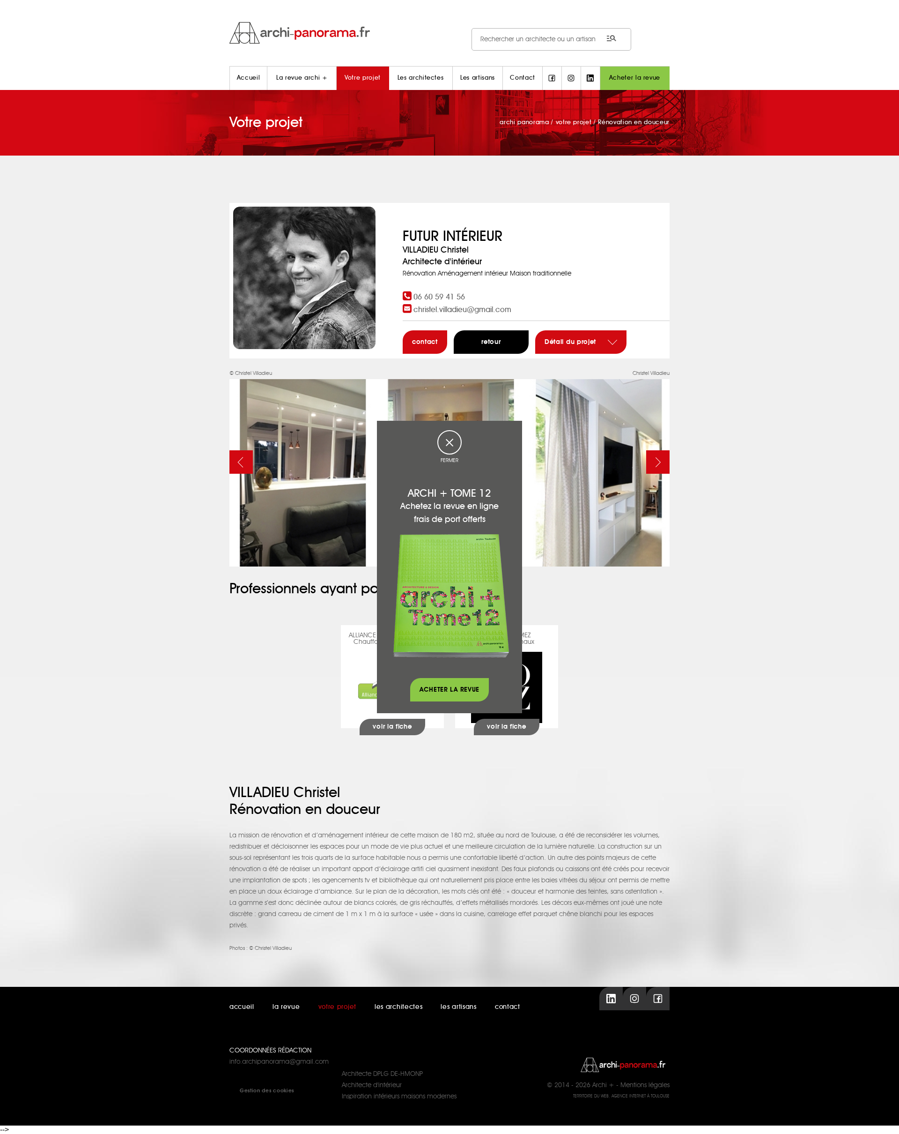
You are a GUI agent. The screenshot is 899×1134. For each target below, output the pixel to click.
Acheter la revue (634, 78)
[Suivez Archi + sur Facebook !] (552, 78)
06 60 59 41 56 (439, 297)
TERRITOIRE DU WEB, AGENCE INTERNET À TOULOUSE (621, 1096)
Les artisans (477, 78)
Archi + (603, 1085)
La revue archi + (301, 78)
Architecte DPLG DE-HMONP (382, 1074)
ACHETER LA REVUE (449, 689)
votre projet (337, 1007)
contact (425, 342)
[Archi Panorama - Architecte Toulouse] (449, 32)
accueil (241, 1007)
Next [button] (658, 462)
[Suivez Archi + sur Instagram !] (571, 78)
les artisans (458, 1007)
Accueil (248, 78)
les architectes (399, 1007)
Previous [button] (241, 462)
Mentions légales (645, 1085)
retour (491, 342)
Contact (522, 78)
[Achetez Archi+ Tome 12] (451, 595)
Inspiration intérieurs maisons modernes (399, 1096)
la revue (286, 1007)
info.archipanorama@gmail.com (279, 1062)
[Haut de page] (882, 1117)
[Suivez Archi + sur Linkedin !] (590, 78)
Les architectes (421, 78)
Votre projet (363, 78)
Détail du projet (571, 342)
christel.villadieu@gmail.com (462, 309)
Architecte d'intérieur (372, 1085)
